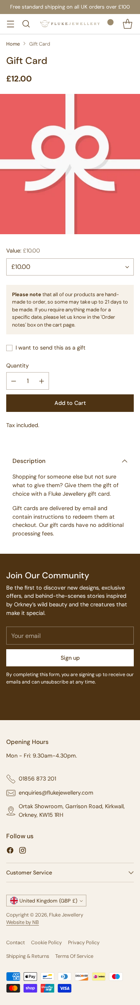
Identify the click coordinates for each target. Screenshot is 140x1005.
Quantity (17, 365)
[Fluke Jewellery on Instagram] (22, 852)
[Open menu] (10, 24)
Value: (23, 250)
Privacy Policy (84, 942)
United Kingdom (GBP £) (48, 900)
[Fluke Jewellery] (70, 24)
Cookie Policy (46, 942)
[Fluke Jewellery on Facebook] (10, 852)
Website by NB (22, 922)
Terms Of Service (74, 956)
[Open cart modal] (127, 24)
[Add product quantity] (42, 381)
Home (13, 44)
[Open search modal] (26, 24)
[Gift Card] (70, 164)
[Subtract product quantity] (14, 381)
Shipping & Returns (27, 956)
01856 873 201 (37, 778)
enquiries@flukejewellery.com (56, 792)
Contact (15, 942)
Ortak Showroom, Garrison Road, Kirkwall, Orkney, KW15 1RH (72, 810)
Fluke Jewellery (66, 914)
